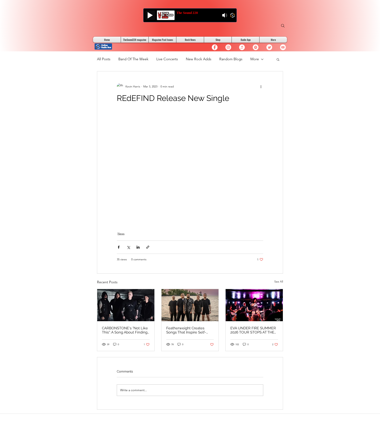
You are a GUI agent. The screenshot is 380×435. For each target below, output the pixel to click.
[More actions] (260, 86)
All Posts (103, 59)
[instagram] (228, 47)
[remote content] (190, 166)
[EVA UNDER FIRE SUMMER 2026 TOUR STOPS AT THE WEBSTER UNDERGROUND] (254, 305)
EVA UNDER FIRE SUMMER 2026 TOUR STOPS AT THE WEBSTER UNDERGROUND (253, 330)
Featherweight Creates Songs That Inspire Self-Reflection (186, 330)
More (254, 59)
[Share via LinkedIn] (138, 247)
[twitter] (269, 47)
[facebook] (215, 47)
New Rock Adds (198, 59)
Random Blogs (230, 59)
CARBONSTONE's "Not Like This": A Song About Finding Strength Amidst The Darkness (125, 330)
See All (278, 281)
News (121, 233)
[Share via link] (148, 247)
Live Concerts (167, 59)
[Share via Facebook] (119, 247)
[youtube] (283, 47)
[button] (278, 59)
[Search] (283, 26)
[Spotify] (255, 47)
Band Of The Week (133, 59)
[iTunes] (242, 47)
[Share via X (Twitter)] (128, 247)
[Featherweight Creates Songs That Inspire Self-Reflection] (190, 305)
